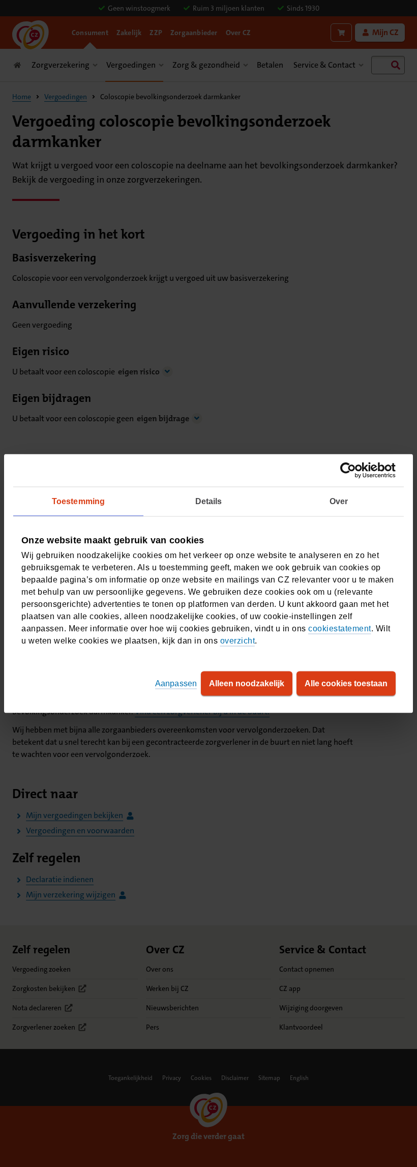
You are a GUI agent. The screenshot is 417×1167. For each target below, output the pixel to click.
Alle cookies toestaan (346, 683)
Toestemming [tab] (78, 501)
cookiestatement (339, 628)
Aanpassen (176, 683)
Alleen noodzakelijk (246, 683)
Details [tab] (208, 501)
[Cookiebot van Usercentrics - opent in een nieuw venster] (351, 470)
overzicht (237, 640)
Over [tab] (339, 501)
